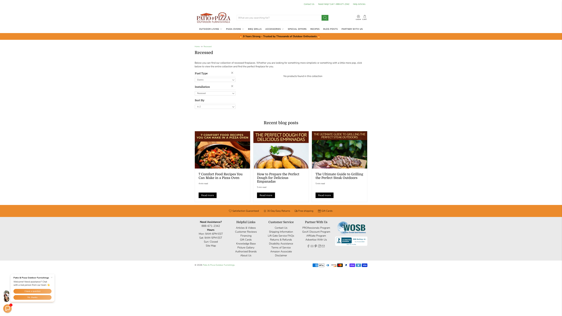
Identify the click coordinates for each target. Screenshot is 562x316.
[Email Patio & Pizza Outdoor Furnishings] (323, 247)
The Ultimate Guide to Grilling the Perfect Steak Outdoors (339, 176)
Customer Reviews (246, 231)
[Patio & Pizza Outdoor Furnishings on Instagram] (319, 247)
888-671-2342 (211, 226)
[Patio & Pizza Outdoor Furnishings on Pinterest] (315, 247)
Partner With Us (352, 29)
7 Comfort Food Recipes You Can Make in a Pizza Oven (221, 176)
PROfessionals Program (316, 228)
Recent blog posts (281, 123)
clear (232, 73)
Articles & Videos (246, 228)
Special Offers (297, 29)
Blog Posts (330, 29)
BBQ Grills (255, 29)
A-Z (199, 106)
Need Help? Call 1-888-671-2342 (333, 4)
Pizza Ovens (233, 29)
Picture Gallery (245, 247)
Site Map (211, 245)
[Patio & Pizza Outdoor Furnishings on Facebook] (308, 247)
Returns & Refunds (281, 239)
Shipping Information (281, 231)
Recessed (207, 47)
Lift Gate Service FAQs (281, 235)
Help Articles (359, 4)
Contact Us (309, 4)
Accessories (273, 29)
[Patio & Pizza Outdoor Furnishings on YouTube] (312, 247)
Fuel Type (201, 73)
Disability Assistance (281, 243)
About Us (245, 255)
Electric (200, 79)
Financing (245, 235)
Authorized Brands (246, 251)
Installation (202, 86)
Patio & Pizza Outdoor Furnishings (219, 265)
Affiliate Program (316, 235)
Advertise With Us (316, 239)
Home (197, 47)
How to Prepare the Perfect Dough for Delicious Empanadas (278, 177)
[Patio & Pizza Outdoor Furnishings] (213, 18)
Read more (207, 195)
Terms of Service (281, 247)
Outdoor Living (209, 29)
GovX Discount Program (316, 231)
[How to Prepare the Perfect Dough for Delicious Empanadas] (281, 150)
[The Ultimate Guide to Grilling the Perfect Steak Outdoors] (339, 150)
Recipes (315, 29)
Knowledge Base (246, 243)
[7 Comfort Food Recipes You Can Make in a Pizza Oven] (222, 150)
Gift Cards (246, 239)
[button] (7, 308)
